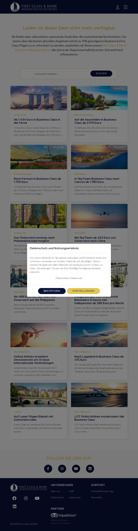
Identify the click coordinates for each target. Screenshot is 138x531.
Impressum (76, 278)
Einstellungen (83, 290)
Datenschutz (62, 278)
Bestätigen (52, 290)
